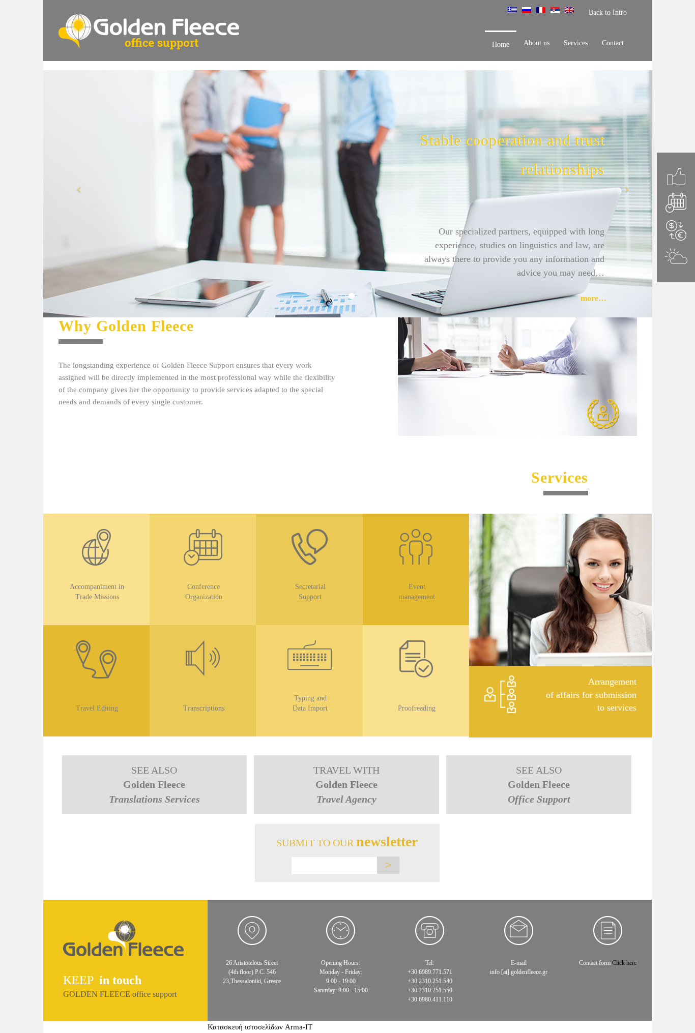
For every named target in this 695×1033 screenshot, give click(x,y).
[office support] (123, 945)
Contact (613, 43)
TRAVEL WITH (346, 784)
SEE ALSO (154, 784)
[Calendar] (676, 203)
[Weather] (676, 256)
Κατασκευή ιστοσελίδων (245, 1027)
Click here (624, 962)
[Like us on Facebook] (676, 176)
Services (576, 43)
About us (536, 43)
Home (500, 44)
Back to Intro (608, 12)
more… (593, 298)
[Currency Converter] (676, 230)
